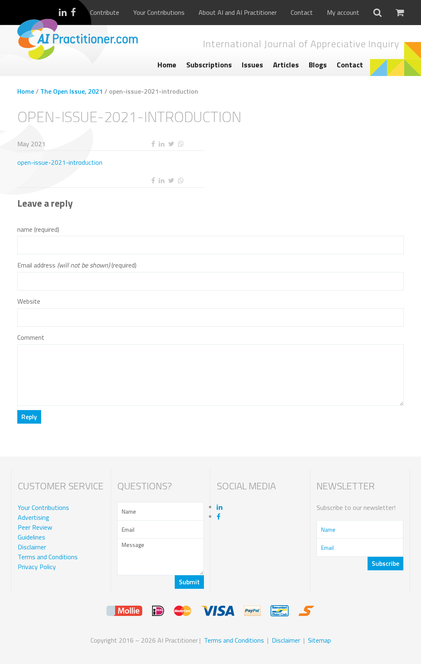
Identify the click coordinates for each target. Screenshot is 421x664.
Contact (302, 12)
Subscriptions (209, 64)
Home (166, 64)
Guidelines (31, 537)
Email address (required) (76, 265)
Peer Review (35, 527)
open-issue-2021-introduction (59, 162)
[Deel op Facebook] (153, 144)
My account (343, 12)
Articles (286, 64)
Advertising (33, 517)
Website (28, 301)
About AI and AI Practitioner (238, 12)
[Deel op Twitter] (171, 144)
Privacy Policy (37, 567)
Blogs (318, 64)
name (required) (38, 229)
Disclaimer (32, 547)
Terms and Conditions (48, 557)
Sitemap (319, 640)
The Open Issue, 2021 (71, 91)
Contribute (104, 12)
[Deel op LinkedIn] (161, 144)
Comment (30, 337)
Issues (252, 64)
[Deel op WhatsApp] (181, 144)
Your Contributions (159, 12)
